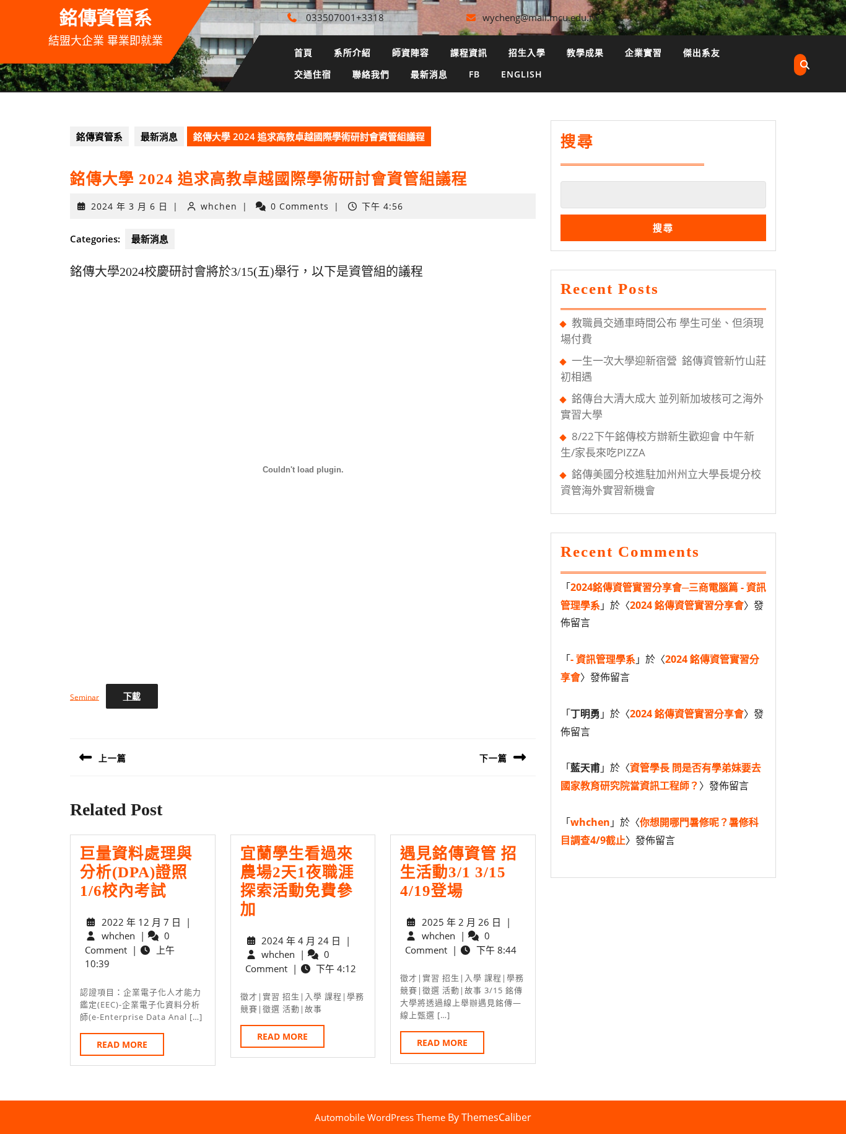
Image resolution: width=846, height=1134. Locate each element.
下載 (132, 696)
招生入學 (527, 52)
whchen (219, 206)
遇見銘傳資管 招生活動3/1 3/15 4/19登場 (458, 872)
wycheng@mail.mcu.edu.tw (541, 17)
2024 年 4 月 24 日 (301, 940)
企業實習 (643, 52)
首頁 (303, 52)
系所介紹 (352, 52)
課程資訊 (468, 52)
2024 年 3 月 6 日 (129, 206)
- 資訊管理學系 (602, 659)
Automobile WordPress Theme (380, 1117)
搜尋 (577, 141)
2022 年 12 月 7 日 (141, 922)
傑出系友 (701, 52)
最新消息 (429, 74)
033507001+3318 (345, 17)
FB (474, 74)
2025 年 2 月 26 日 (461, 922)
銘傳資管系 (105, 17)
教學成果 (585, 52)
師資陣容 (410, 52)
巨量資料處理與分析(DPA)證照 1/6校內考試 (136, 872)
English (522, 74)
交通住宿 (312, 74)
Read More (130, 1047)
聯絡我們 (371, 74)
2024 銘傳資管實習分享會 (687, 605)
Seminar (84, 696)
